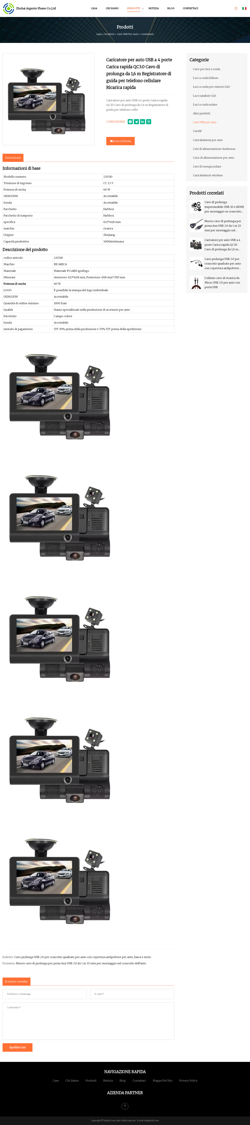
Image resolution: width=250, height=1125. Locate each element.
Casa (94, 8)
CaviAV (197, 131)
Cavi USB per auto (128, 34)
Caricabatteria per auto (208, 140)
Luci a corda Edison (205, 78)
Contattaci (190, 8)
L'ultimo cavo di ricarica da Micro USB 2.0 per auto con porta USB (222, 282)
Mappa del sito (162, 1080)
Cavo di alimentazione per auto (213, 157)
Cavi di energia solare (207, 166)
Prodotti (133, 8)
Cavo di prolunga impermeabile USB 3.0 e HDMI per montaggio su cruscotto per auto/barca (224, 207)
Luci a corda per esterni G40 (211, 86)
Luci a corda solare (205, 104)
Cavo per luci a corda (206, 69)
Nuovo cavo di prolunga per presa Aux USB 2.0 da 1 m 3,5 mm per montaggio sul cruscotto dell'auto (81, 963)
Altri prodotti (201, 113)
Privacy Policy (188, 1080)
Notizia (154, 8)
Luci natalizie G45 (204, 95)
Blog (170, 8)
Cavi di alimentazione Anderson (214, 149)
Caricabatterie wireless (208, 175)
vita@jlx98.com (151, 1120)
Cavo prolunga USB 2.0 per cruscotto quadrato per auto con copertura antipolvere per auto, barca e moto (82, 957)
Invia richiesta (122, 141)
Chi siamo (112, 8)
